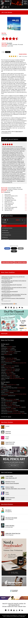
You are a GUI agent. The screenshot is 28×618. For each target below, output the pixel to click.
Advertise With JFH (15, 605)
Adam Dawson (18, 131)
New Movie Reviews (7, 504)
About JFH (4, 603)
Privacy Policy (22, 616)
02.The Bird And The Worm (7, 228)
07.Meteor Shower (5, 239)
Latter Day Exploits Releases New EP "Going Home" (12, 284)
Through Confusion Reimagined (12, 483)
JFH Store (4, 606)
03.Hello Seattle (5, 230)
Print (14, 251)
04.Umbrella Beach (5, 232)
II (5, 427)
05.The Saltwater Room (6, 234)
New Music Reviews (7, 422)
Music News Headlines (8, 272)
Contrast (7, 494)
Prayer (15, 606)
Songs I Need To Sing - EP (11, 478)
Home (24, 606)
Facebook (7, 248)
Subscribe (20, 606)
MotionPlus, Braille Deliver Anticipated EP (10, 291)
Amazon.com (7, 192)
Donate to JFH (10, 606)
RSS (16, 303)
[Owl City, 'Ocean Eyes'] (14, 23)
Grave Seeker (8, 499)
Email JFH (16, 603)
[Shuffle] (24, 219)
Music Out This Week (7, 340)
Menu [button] (6, 7)
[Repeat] (22, 219)
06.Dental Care (5, 237)
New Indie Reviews (6, 472)
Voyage (7, 438)
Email (21, 248)
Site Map (21, 603)
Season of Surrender (9, 443)
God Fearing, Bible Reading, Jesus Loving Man (15, 488)
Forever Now (8, 433)
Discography (9, 43)
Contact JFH (10, 603)
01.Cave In (4, 225)
